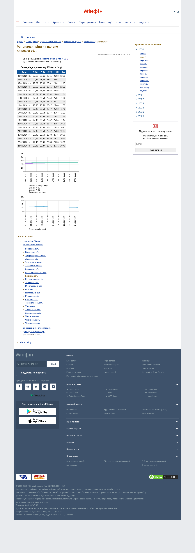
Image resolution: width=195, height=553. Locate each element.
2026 (141, 116)
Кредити (58, 22)
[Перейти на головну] (97, 11)
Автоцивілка (71, 465)
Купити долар (72, 413)
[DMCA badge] (163, 477)
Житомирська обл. (33, 262)
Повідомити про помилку (33, 373)
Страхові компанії (149, 465)
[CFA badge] (55, 477)
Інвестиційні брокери (151, 365)
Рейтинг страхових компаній (154, 461)
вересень (144, 80)
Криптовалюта (125, 22)
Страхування (87, 22)
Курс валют (71, 361)
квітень (143, 64)
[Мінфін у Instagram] (45, 387)
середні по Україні (32, 241)
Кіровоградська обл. (34, 279)
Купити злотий (148, 413)
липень (143, 74)
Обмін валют (72, 409)
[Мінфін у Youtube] (53, 387)
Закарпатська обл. (33, 266)
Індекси (144, 22)
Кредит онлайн (110, 372)
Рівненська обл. (32, 296)
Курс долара (109, 361)
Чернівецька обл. (33, 323)
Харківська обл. (32, 306)
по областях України (33, 244)
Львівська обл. (32, 282)
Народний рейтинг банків (153, 372)
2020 (141, 49)
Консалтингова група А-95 (53, 59)
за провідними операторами (37, 328)
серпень (144, 77)
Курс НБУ (70, 365)
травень (143, 67)
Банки (71, 22)
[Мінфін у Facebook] (19, 387)
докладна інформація (33, 331)
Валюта (27, 22)
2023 (141, 103)
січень (143, 53)
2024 (141, 107)
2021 (141, 95)
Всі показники (28, 37)
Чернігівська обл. (33, 320)
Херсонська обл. (33, 310)
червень (144, 70)
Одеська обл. (31, 289)
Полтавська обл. (33, 293)
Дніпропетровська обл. (35, 255)
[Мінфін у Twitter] (36, 387)
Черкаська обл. (32, 316)
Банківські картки (111, 365)
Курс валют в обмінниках (115, 409)
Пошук (53, 364)
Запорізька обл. (32, 269)
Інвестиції (105, 22)
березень (144, 60)
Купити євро (109, 413)
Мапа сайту (25, 342)
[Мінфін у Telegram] (28, 387)
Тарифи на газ (148, 368)
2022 (141, 99)
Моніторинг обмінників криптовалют (82, 376)
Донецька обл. (31, 259)
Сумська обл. (31, 299)
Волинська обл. (32, 252)
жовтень (144, 84)
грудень (143, 91)
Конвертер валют (73, 372)
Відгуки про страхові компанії (117, 461)
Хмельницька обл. (33, 313)
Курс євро (146, 361)
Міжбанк (70, 368)
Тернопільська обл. (34, 303)
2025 (141, 111)
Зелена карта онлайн (75, 461)
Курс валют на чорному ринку (154, 409)
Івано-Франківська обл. (35, 272)
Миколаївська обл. (34, 286)
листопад (144, 87)
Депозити (42, 22)
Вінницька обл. (32, 249)
